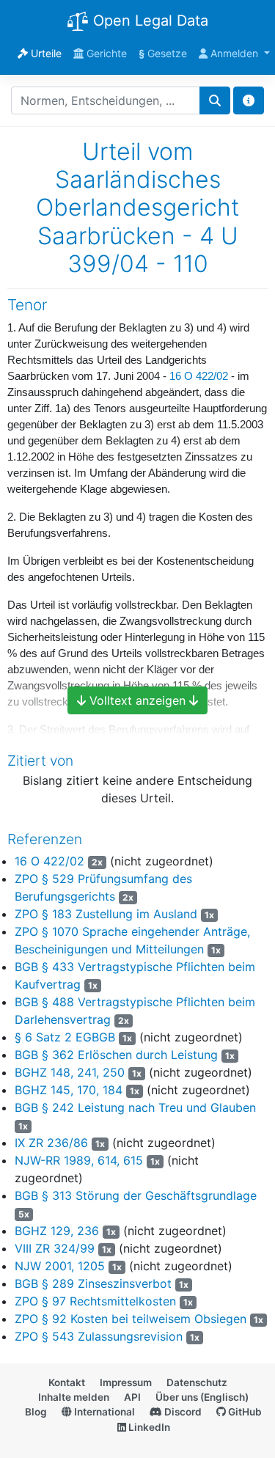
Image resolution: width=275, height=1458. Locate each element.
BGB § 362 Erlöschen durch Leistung (116, 1054)
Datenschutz (196, 1382)
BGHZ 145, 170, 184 (68, 1089)
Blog (36, 1412)
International (103, 1412)
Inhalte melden (73, 1397)
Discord (182, 1412)
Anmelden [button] (234, 53)
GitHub (244, 1412)
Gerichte (105, 53)
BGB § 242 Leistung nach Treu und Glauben (135, 1107)
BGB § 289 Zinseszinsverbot (93, 1283)
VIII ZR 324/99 (55, 1248)
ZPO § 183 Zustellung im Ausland (106, 913)
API (132, 1397)
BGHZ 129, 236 (57, 1230)
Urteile (45, 53)
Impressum (126, 1382)
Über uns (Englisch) (202, 1397)
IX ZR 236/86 (51, 1142)
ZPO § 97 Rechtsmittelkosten (95, 1301)
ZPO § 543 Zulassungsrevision (99, 1336)
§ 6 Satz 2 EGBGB (65, 1037)
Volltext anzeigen (137, 700)
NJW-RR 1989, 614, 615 (79, 1160)
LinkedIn (148, 1427)
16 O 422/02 (198, 376)
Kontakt (66, 1382)
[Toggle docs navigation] (248, 100)
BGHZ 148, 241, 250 (70, 1072)
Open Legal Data (148, 20)
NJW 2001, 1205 (60, 1266)
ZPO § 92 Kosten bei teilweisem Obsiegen (130, 1318)
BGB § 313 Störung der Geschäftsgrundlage (136, 1195)
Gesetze (163, 53)
